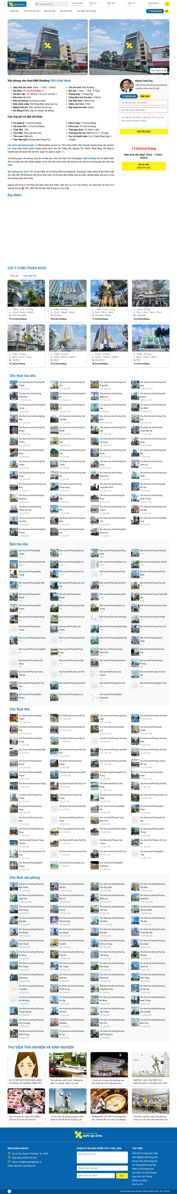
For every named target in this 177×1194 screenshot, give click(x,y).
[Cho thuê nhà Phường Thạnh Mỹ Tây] (135, 763)
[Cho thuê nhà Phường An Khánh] (135, 729)
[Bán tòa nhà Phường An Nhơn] (95, 662)
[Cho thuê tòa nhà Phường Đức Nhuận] (54, 429)
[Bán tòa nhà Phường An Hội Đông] (14, 662)
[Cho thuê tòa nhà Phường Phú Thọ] (95, 520)
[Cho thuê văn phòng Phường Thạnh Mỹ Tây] (135, 931)
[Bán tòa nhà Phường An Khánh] (135, 564)
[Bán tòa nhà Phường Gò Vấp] (54, 662)
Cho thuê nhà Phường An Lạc (71, 863)
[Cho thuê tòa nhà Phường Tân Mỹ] (135, 452)
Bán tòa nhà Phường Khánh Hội (113, 638)
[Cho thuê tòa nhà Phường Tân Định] (135, 384)
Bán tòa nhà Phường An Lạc (71, 694)
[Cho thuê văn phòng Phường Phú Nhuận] (14, 931)
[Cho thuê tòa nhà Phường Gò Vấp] (54, 497)
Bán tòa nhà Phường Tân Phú (72, 672)
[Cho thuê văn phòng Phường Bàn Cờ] (54, 897)
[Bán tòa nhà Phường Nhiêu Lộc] (95, 564)
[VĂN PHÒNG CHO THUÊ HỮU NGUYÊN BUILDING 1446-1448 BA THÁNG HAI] (150, 293)
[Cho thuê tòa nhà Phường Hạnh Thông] (135, 497)
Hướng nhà (153, 3)
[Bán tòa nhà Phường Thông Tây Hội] (14, 674)
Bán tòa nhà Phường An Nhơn (112, 660)
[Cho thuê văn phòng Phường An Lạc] (54, 1033)
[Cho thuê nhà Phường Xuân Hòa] (14, 729)
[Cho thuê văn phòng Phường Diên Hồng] (95, 965)
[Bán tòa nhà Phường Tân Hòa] (95, 574)
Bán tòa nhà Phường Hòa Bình (72, 683)
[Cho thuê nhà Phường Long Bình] (14, 819)
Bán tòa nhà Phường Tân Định (153, 550)
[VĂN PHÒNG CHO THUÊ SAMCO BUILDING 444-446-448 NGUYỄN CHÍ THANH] (26, 293)
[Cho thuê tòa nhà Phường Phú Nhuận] (14, 429)
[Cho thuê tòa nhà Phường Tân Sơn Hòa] (54, 418)
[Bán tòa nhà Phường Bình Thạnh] (14, 607)
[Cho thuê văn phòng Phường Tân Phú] (54, 1010)
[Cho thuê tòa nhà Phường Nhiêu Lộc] (95, 395)
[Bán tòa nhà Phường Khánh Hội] (95, 640)
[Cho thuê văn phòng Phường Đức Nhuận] (54, 931)
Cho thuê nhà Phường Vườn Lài (153, 795)
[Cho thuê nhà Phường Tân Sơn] (135, 752)
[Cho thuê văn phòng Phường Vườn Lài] (135, 965)
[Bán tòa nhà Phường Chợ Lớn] (54, 619)
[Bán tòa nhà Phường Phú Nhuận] (14, 596)
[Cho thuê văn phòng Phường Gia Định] (54, 943)
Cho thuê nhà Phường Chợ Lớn (72, 783)
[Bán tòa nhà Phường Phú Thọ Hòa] (14, 685)
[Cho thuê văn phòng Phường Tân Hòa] (95, 909)
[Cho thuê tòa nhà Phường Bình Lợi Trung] (95, 441)
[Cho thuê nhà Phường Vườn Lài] (135, 797)
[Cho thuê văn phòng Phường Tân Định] (135, 886)
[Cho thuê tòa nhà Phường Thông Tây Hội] (14, 509)
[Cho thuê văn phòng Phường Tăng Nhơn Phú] (95, 988)
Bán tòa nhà (49, 11)
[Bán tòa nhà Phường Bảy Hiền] (14, 585)
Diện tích (132, 3)
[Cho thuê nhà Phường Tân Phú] (54, 842)
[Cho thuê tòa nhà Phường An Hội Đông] (14, 497)
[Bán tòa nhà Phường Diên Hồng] (95, 628)
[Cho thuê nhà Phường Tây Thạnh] (95, 842)
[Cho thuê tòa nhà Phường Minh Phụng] (14, 531)
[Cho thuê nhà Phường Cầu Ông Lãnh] (95, 718)
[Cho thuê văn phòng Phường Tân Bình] (95, 920)
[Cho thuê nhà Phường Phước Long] (54, 819)
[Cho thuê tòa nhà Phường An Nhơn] (95, 497)
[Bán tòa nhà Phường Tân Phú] (54, 674)
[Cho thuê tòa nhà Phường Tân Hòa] (95, 407)
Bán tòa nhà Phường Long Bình (32, 649)
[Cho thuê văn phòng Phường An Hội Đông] (14, 999)
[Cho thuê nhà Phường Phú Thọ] (95, 853)
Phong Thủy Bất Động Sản (144, 1161)
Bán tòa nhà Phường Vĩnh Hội (71, 638)
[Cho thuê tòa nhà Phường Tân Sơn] (135, 418)
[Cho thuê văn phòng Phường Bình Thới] (135, 1022)
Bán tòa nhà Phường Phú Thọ (112, 683)
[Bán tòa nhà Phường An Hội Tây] (135, 651)
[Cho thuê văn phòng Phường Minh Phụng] (14, 1033)
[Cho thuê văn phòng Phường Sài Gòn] (54, 886)
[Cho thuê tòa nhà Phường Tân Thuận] (54, 463)
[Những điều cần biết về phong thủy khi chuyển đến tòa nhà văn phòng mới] (109, 1100)
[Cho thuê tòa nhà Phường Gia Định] (54, 441)
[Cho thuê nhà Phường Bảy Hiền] (14, 752)
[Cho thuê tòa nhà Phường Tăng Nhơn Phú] (95, 486)
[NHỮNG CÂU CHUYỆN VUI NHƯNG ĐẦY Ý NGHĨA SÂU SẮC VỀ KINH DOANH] (150, 1064)
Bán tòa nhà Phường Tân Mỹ (152, 617)
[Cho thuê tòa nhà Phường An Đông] (14, 452)
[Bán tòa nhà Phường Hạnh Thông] (135, 662)
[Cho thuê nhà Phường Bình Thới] (135, 853)
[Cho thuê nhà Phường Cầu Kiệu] (95, 763)
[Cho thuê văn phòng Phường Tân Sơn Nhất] (135, 909)
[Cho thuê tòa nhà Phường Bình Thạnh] (14, 441)
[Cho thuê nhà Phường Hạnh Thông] (135, 831)
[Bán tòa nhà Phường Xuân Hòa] (14, 564)
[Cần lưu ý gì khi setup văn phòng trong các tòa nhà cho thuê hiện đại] (150, 1100)
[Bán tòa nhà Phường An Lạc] (54, 696)
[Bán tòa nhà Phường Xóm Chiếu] (135, 640)
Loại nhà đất (77, 3)
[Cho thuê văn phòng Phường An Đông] (14, 954)
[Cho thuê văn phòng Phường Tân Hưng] (95, 954)
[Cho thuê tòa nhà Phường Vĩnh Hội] (54, 475)
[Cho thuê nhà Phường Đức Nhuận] (54, 763)
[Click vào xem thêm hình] (48, 47)
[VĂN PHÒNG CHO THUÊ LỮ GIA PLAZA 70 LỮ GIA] (150, 337)
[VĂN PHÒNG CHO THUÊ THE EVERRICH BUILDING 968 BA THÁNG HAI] (109, 337)
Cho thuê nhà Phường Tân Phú (72, 840)
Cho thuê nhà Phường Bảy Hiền (32, 749)
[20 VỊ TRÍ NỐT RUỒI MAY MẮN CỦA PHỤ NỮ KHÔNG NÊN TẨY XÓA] (26, 1064)
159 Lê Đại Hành (60, 80)
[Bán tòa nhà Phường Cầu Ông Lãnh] (95, 553)
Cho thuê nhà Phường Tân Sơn (153, 749)
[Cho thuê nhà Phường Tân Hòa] (95, 740)
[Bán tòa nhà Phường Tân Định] (135, 553)
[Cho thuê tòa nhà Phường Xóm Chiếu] (135, 475)
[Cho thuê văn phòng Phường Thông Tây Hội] (14, 1010)
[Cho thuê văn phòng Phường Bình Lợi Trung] (95, 943)
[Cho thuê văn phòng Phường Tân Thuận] (54, 965)
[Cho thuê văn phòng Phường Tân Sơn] (135, 920)
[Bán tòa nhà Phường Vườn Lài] (135, 628)
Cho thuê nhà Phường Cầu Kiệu (113, 761)
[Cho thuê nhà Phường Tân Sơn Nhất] (135, 740)
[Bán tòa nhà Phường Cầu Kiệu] (95, 596)
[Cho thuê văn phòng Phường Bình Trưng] (14, 909)
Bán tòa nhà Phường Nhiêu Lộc (113, 562)
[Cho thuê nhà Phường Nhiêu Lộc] (95, 729)
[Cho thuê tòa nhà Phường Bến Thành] (14, 384)
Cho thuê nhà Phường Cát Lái (71, 738)
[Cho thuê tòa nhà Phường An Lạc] (54, 531)
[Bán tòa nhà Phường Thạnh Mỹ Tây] (135, 596)
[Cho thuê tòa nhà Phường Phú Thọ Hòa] (14, 520)
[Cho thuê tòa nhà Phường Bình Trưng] (14, 407)
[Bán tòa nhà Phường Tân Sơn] (135, 585)
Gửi (122, 1175)
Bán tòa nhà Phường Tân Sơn (153, 583)
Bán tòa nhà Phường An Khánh (153, 562)
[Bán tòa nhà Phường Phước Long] (54, 651)
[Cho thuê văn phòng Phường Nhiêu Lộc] (95, 897)
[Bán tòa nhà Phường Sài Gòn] (54, 553)
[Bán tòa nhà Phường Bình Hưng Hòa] (95, 696)
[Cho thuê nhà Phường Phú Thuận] (14, 797)
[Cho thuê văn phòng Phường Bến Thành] (14, 886)
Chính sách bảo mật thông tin (21, 1165)
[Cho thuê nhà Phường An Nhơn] (95, 831)
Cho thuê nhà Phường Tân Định (153, 716)
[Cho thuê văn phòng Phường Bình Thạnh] (14, 943)
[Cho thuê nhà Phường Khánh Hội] (95, 808)
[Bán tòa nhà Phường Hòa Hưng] (14, 640)
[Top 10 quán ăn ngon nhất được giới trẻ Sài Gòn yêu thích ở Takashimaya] (26, 1100)
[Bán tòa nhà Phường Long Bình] (14, 651)
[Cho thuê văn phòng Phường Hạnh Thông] (135, 999)
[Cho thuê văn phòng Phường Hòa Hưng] (14, 977)
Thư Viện (137, 1148)
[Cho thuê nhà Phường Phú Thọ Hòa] (14, 853)
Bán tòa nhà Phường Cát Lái (71, 571)
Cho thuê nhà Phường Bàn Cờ (72, 727)
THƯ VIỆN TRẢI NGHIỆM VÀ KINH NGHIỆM (41, 1047)
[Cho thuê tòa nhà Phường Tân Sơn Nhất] (135, 407)
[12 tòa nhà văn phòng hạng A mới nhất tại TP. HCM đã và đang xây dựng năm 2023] (67, 1100)
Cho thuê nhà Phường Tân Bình (113, 749)
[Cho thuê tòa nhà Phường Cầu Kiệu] (95, 429)
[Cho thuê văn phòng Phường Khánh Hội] (95, 977)
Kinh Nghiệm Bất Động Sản (145, 1157)
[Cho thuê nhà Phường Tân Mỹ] (135, 785)
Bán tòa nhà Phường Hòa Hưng (32, 638)
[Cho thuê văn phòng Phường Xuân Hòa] (14, 897)
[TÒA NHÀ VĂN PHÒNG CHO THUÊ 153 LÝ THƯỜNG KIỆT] (109, 293)
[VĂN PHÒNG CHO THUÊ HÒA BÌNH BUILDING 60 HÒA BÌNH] (26, 337)
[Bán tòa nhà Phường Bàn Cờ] (54, 564)
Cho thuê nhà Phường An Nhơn (113, 829)
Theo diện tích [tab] (29, 275)
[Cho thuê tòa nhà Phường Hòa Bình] (54, 520)
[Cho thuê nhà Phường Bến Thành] (14, 718)
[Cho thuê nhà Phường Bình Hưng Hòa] (95, 865)
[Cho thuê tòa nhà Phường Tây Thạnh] (95, 509)
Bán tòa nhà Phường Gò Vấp (71, 660)
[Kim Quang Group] (17, 4)
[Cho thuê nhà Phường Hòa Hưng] (14, 808)
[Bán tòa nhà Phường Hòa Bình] (54, 685)
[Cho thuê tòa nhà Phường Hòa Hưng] (14, 475)
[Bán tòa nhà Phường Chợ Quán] (135, 607)
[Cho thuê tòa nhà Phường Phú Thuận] (14, 463)
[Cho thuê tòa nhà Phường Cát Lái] (54, 407)
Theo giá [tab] (14, 275)
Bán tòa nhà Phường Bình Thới (153, 683)
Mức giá (111, 3)
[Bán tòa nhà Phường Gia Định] (54, 607)
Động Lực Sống (139, 1180)
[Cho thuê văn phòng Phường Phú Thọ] (95, 1022)
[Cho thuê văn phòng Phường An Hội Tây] (135, 988)
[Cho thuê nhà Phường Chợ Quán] (135, 774)
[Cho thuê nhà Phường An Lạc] (54, 865)
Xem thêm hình (158, 70)
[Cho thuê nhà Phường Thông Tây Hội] (14, 842)
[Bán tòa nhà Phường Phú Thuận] (14, 628)
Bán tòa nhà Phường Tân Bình (113, 583)
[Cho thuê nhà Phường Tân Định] (135, 718)
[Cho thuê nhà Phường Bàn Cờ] (54, 729)
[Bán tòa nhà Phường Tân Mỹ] (135, 619)
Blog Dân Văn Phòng (142, 1176)
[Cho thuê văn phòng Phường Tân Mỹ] (135, 954)
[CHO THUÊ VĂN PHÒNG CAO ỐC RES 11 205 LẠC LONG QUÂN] (67, 337)
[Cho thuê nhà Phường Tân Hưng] (95, 785)
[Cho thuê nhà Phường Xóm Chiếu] (135, 808)
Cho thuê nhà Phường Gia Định (72, 772)
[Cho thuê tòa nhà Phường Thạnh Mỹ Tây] (135, 429)
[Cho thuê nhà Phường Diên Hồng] (95, 797)
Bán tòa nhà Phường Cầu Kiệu (112, 594)
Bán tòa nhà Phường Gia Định (71, 605)
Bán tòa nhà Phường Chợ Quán (153, 605)
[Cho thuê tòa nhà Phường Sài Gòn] (54, 384)
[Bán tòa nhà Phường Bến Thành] (14, 553)
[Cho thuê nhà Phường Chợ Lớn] (54, 785)
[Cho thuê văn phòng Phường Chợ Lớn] (54, 954)
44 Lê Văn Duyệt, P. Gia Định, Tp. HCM (30, 1153)
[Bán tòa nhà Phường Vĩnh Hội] (54, 640)
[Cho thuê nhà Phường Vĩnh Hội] (54, 808)
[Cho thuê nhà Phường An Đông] (14, 785)
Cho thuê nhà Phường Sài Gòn (72, 716)
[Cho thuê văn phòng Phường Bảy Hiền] (14, 920)
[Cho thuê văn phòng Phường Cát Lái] (54, 909)
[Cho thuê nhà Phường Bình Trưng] (14, 740)
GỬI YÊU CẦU (143, 131)
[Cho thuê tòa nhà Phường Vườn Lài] (135, 463)
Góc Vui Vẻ (137, 1184)
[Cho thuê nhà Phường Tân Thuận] (54, 797)
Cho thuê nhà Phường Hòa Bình (72, 851)
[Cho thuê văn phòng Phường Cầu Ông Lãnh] (95, 886)
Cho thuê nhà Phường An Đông (32, 783)
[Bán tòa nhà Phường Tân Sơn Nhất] (135, 574)
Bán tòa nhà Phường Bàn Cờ (71, 562)
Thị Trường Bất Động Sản (144, 1165)
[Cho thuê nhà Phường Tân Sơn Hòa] (54, 752)
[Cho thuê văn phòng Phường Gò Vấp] (54, 999)
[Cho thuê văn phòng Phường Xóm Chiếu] (135, 977)
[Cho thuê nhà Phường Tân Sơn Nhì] (135, 842)
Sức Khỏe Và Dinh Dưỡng (144, 1172)
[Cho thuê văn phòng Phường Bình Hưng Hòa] (95, 1033)
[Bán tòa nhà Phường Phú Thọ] (95, 685)
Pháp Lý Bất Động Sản (143, 1169)
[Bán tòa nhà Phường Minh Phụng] (14, 696)
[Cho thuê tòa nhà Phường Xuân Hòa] (14, 395)
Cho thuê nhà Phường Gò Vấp (72, 829)
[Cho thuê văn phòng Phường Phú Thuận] (14, 965)
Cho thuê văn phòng (86, 11)
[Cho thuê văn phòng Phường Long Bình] (14, 988)
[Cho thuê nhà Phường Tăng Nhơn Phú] (95, 819)
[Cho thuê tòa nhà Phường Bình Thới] (135, 520)
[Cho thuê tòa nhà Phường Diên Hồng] (95, 463)
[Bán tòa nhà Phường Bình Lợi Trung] (95, 607)
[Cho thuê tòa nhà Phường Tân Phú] (54, 509)
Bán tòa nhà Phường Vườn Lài (153, 626)
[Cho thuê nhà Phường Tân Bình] (95, 752)
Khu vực (93, 3)
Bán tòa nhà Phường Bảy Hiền (32, 583)
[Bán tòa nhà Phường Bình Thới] (135, 685)
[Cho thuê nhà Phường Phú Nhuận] (14, 763)
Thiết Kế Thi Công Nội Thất (145, 1153)
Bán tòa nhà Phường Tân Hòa (112, 571)
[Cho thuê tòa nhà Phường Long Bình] (14, 486)
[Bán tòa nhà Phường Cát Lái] (54, 574)
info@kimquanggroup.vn (30, 1162)
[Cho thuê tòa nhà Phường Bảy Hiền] (14, 418)
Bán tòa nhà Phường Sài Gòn (71, 550)
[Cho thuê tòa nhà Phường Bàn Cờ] (54, 395)
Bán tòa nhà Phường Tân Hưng (113, 617)
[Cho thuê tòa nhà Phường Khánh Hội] (95, 475)
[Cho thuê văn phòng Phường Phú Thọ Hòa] (14, 1022)
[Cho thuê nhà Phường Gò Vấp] (54, 831)
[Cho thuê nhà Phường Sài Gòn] (54, 718)
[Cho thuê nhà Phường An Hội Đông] (14, 831)
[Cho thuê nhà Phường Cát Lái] (54, 740)
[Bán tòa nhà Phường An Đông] (14, 619)
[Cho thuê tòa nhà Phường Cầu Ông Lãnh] (95, 384)
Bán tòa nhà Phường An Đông (32, 617)
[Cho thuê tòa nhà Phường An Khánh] (135, 395)
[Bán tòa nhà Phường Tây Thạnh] (95, 674)
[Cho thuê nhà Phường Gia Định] (54, 774)
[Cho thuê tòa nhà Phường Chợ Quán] (135, 441)
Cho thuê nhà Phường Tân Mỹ (153, 783)
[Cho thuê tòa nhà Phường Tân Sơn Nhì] (135, 509)
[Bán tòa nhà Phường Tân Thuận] (54, 628)
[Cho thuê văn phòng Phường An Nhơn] (95, 999)
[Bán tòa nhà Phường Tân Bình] (95, 585)
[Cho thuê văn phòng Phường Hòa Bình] (54, 1022)
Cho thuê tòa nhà (31, 11)
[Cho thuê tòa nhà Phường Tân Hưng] (95, 452)
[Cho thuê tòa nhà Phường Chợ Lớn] (54, 452)
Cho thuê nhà (66, 11)
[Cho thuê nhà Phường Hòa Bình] (54, 853)
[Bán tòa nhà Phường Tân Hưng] (95, 619)
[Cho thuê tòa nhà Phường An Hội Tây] (135, 486)
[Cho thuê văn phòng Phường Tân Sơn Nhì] (135, 1010)
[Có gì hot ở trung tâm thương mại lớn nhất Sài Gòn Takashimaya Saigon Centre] (109, 1064)
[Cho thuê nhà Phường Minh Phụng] (14, 865)
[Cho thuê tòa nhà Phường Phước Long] (54, 486)
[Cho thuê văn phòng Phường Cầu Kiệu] (95, 931)
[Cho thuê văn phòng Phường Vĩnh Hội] (54, 977)
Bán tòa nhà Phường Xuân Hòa (32, 562)
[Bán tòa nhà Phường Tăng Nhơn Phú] (95, 651)
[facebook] (9, 1191)
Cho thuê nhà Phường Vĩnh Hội (72, 806)
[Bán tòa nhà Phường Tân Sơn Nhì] (135, 674)
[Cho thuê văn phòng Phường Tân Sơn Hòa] (54, 920)
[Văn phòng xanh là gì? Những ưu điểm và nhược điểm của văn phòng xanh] (67, 1064)
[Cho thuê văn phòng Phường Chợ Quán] (135, 943)
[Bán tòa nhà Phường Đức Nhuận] (54, 596)
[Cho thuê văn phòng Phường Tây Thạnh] (95, 1010)
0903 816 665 (30, 1157)
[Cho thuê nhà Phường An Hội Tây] (135, 819)
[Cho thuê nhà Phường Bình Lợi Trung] (95, 774)
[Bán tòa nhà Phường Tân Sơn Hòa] (54, 585)
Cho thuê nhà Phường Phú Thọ (113, 851)
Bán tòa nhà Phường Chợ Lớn (71, 617)
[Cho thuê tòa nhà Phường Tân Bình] (95, 418)
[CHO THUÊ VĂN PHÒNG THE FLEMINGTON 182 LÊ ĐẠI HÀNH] (67, 293)
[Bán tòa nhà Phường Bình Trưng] (14, 574)
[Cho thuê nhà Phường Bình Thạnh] (14, 774)
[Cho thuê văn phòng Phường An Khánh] (135, 897)
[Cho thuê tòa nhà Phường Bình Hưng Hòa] (95, 531)
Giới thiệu (14, 11)
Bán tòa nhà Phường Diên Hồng (113, 626)
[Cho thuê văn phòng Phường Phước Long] (54, 988)
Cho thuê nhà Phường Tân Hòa (113, 738)
